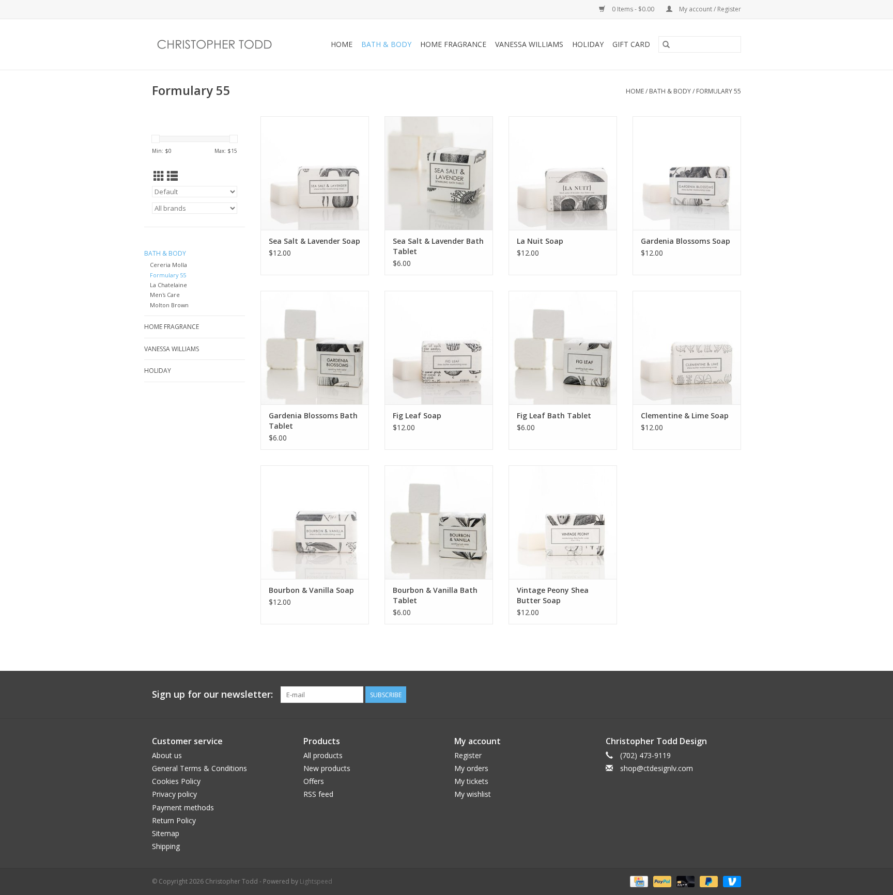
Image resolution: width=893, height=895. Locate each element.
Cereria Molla (168, 265)
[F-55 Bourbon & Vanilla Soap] (314, 522)
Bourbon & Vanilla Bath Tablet (435, 595)
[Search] (666, 44)
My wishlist (472, 794)
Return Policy (174, 820)
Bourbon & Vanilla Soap (311, 590)
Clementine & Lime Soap (685, 415)
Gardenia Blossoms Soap (685, 241)
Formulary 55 (718, 91)
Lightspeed (316, 881)
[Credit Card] (637, 880)
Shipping (166, 846)
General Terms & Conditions (199, 768)
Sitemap (165, 833)
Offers (313, 781)
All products (323, 755)
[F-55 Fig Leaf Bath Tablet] (563, 347)
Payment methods (183, 807)
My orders (471, 768)
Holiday (588, 44)
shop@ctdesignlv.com (656, 768)
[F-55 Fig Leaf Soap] (438, 347)
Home (341, 44)
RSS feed (318, 794)
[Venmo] (730, 880)
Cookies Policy (176, 781)
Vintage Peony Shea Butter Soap (553, 595)
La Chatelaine (168, 285)
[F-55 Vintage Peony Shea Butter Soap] (563, 522)
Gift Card (631, 44)
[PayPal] (661, 880)
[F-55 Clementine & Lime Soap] (687, 347)
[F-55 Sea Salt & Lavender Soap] (314, 173)
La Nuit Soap (540, 241)
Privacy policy (174, 794)
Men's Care (165, 295)
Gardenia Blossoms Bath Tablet (313, 421)
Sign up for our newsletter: (212, 694)
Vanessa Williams (529, 44)
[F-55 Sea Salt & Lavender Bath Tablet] (438, 173)
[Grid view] (158, 176)
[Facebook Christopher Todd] (714, 694)
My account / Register (709, 9)
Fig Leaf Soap (417, 415)
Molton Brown (169, 305)
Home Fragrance (453, 44)
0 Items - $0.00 (633, 9)
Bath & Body (386, 44)
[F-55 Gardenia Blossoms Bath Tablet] (314, 347)
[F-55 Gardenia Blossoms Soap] (687, 173)
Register (468, 755)
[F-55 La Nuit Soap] (563, 173)
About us (167, 755)
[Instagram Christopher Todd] (733, 694)
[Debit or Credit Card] (684, 880)
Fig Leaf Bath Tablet (554, 415)
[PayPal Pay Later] (707, 880)
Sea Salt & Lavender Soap (314, 241)
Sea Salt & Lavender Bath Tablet (438, 246)
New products (326, 768)
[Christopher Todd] (221, 44)
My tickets (471, 781)
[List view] (172, 176)
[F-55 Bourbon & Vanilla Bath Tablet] (438, 522)
